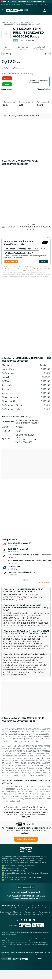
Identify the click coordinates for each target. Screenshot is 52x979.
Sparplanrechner (19, 674)
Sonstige (19, 427)
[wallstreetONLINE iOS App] (25, 927)
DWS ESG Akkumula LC (18, 549)
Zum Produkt (11, 262)
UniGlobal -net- (14, 566)
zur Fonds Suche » (45, 582)
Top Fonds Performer (25, 22)
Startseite (4, 22)
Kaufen (44, 262)
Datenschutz (31, 912)
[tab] (26, 594)
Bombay (43, 365)
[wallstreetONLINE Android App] (38, 927)
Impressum (5, 912)
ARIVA (10, 934)
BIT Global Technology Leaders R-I (19, 253)
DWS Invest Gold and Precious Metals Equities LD (29, 555)
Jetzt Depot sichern (26, 887)
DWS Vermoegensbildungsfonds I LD (23, 572)
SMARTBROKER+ (34, 877)
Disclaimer (18, 912)
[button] (23, 590)
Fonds (12, 22)
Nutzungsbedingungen (33, 914)
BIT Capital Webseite (42, 269)
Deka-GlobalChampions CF (19, 543)
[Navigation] (2, 10)
